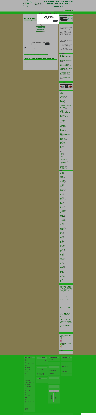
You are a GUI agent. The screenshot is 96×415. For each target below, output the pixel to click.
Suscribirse (55, 20)
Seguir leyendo (48, 22)
